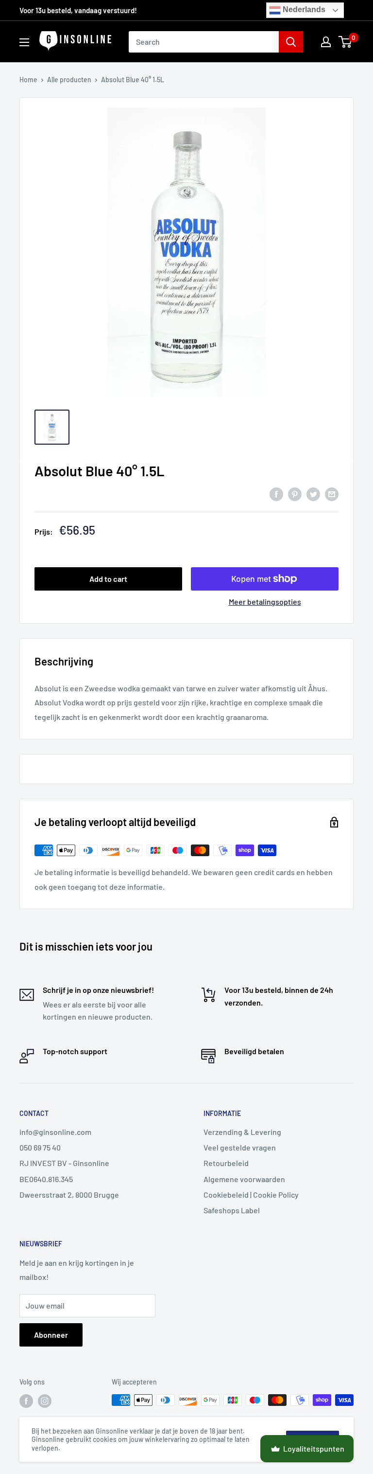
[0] (345, 42)
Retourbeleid (226, 1163)
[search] (204, 42)
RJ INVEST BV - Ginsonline (64, 1163)
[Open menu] (24, 42)
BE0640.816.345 (46, 1179)
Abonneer (51, 1334)
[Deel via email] (332, 493)
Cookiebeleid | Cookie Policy (251, 1194)
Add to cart (108, 578)
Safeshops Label (231, 1210)
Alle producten (69, 79)
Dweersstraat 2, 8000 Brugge (69, 1194)
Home (28, 79)
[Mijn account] (326, 41)
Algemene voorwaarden (244, 1179)
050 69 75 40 (40, 1147)
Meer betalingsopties (265, 601)
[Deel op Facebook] (276, 493)
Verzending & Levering (242, 1131)
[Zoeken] (291, 42)
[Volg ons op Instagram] (44, 1401)
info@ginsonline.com (55, 1131)
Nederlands (303, 9)
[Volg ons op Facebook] (26, 1401)
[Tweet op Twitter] (313, 493)
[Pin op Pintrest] (295, 493)
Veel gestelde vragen (239, 1147)
